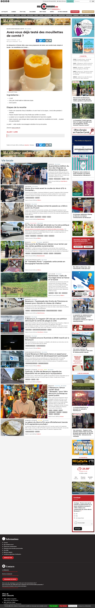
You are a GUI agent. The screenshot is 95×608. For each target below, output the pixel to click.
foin (60, 293)
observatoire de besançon (37, 253)
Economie (57, 385)
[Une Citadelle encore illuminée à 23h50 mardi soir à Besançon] (12, 341)
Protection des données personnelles (13, 548)
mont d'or (37, 197)
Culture (33, 242)
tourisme (51, 253)
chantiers (28, 310)
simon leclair (56, 414)
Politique (40, 369)
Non (77, 515)
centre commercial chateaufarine (39, 329)
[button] (90, 1)
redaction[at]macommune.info (10, 571)
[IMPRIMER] (50, 40)
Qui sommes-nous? (9, 544)
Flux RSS (6, 550)
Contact (6, 542)
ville (37, 379)
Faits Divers (33, 223)
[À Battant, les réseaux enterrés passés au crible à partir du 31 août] (12, 209)
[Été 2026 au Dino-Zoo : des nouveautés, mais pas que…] (83, 257)
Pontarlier (28, 186)
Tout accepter (54, 606)
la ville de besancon (41, 345)
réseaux (44, 216)
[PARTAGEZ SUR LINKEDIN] (43, 40)
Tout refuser (63, 606)
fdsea (56, 293)
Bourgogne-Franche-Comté (15, 28)
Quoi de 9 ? (46, 242)
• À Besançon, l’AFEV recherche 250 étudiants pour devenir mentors (83, 64)
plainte (46, 235)
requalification (38, 216)
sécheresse (64, 293)
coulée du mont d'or (30, 197)
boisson (60, 410)
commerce (59, 412)
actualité (34, 369)
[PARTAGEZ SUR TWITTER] (40, 40)
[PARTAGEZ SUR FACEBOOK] (37, 40)
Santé (45, 369)
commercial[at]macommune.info (10, 575)
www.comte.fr (16, 127)
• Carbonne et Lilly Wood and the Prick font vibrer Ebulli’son (82, 77)
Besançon (51, 164)
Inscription (78, 246)
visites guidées (58, 253)
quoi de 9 (46, 253)
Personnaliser (72, 606)
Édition (49, 9)
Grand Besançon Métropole (33, 352)
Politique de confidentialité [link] (84, 606)
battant (27, 216)
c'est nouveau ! (52, 412)
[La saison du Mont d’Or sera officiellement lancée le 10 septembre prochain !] (12, 425)
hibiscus (50, 414)
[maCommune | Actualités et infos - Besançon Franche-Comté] (47, 6)
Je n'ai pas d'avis (80, 518)
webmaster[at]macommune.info (10, 587)
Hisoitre (63, 178)
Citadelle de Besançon (30, 345)
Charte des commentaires (10, 546)
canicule (33, 379)
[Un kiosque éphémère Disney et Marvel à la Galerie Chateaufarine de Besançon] (83, 205)
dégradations (33, 235)
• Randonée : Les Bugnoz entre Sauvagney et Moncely (81, 68)
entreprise (65, 412)
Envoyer (78, 528)
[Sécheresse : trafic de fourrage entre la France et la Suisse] (24, 279)
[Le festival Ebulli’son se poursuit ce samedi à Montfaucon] (83, 398)
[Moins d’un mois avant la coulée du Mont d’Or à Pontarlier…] (12, 192)
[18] (12, 265)
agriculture (51, 293)
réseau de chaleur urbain (52, 310)
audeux (27, 235)
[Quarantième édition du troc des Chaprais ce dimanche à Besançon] (24, 169)
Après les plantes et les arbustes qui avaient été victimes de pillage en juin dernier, (44, 229)
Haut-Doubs (51, 274)
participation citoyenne (43, 363)
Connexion (88, 246)
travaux (49, 216)
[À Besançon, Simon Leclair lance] (24, 391)
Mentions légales (8, 552)
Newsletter (8, 557)
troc (67, 178)
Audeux (27, 223)
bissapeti (55, 410)
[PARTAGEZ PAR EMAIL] (47, 40)
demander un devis (10, 579)
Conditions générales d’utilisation (12, 554)
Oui (76, 513)
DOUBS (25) (28, 420)
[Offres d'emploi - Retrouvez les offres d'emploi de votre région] (83, 134)
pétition (49, 329)
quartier (31, 216)
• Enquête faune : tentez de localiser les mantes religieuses (82, 60)
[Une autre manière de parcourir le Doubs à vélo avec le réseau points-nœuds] (83, 339)
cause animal (28, 329)
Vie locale (28, 28)
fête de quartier (57, 178)
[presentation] (73, 382)
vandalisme (51, 235)
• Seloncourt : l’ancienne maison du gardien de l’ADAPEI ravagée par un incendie (83, 73)
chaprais (51, 178)
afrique (50, 410)
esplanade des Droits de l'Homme (38, 310)
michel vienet (40, 235)
